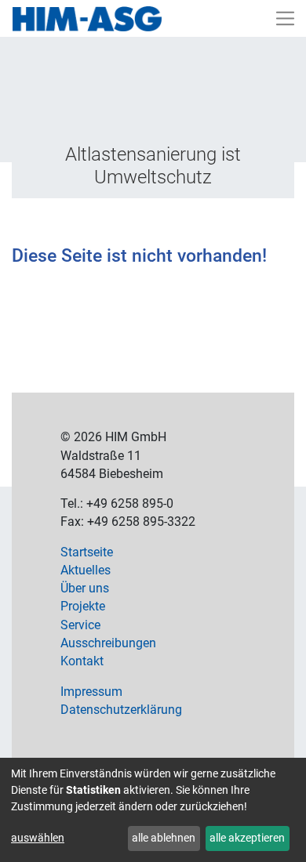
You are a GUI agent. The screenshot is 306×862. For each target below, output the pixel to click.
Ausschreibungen (108, 643)
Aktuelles (85, 570)
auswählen (37, 837)
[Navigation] (285, 18)
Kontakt (82, 661)
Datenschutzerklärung (121, 710)
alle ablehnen (163, 837)
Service (80, 625)
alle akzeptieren (247, 837)
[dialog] (153, 810)
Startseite (86, 552)
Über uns (84, 588)
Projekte (82, 606)
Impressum (91, 692)
